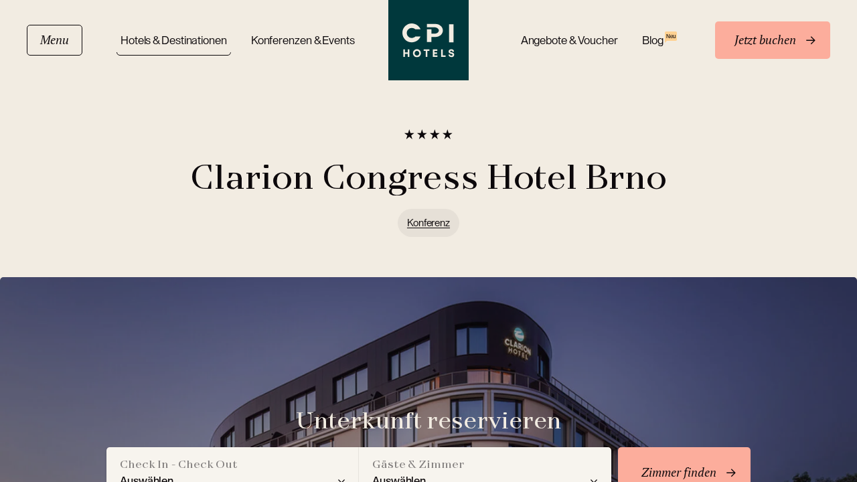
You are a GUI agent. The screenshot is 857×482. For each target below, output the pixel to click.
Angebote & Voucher (569, 40)
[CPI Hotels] (428, 40)
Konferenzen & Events (303, 40)
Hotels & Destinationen (174, 40)
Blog (659, 39)
